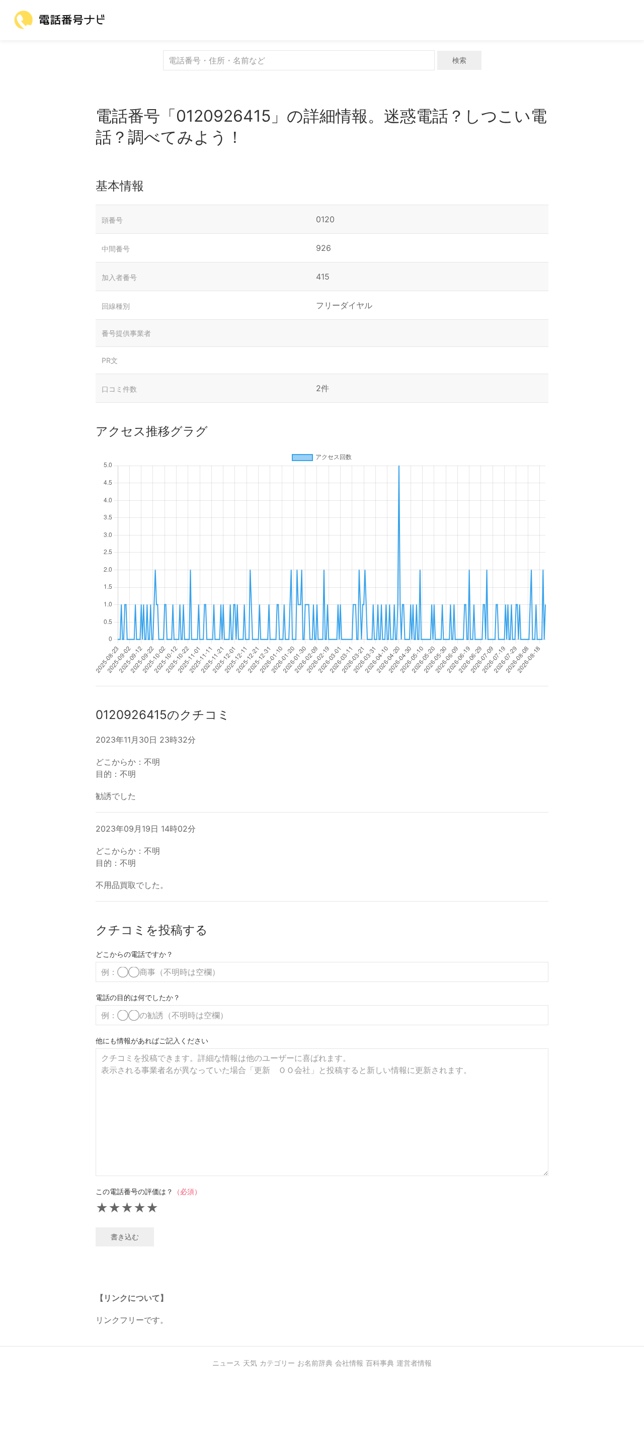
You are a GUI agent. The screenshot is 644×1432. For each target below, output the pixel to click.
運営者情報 (414, 1363)
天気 (250, 1363)
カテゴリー (277, 1363)
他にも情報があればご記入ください (152, 1040)
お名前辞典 (315, 1363)
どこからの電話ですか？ (134, 954)
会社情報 (349, 1363)
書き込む (125, 1236)
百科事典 (380, 1363)
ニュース (226, 1363)
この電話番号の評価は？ (148, 1191)
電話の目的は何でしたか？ (138, 997)
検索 (459, 60)
